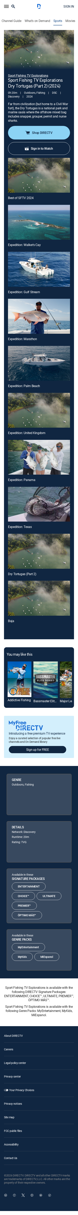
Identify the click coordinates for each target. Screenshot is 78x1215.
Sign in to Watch (42, 148)
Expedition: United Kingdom (26, 433)
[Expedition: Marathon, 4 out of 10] (39, 316)
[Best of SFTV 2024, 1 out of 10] (39, 175)
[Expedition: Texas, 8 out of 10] (39, 504)
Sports (57, 21)
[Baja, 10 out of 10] (39, 598)
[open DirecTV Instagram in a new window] (32, 1195)
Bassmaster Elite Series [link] (49, 701)
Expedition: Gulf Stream (24, 292)
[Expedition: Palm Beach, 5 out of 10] (39, 363)
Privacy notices (13, 1103)
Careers (8, 1049)
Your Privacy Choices (21, 1090)
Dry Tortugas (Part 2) (22, 574)
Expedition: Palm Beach (24, 386)
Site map (9, 1117)
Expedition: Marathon (22, 339)
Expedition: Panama (21, 480)
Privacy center (12, 1076)
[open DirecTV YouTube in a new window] (40, 1195)
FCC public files (13, 1131)
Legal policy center (15, 1063)
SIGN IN (68, 6)
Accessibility (11, 1144)
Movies (70, 21)
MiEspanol (46, 957)
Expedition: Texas (20, 527)
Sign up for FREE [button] (37, 749)
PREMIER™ (24, 905)
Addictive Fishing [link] (19, 700)
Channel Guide (11, 21)
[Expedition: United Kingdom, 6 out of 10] (39, 410)
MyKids (22, 957)
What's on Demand (37, 21)
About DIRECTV (13, 1036)
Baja (11, 621)
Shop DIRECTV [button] (42, 132)
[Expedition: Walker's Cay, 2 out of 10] (39, 222)
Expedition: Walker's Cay (24, 245)
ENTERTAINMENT (29, 886)
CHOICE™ (23, 896)
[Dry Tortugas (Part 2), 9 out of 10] (39, 551)
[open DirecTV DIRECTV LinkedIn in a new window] (5, 1195)
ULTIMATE (49, 896)
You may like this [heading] (19, 655)
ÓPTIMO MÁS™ (27, 915)
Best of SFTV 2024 (21, 198)
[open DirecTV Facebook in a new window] (14, 1195)
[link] (19, 679)
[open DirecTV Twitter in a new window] (23, 1195)
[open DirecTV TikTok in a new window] (49, 1195)
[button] (6, 6)
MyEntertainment (28, 947)
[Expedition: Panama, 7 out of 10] (39, 457)
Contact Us (10, 1158)
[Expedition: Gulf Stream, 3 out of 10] (39, 269)
